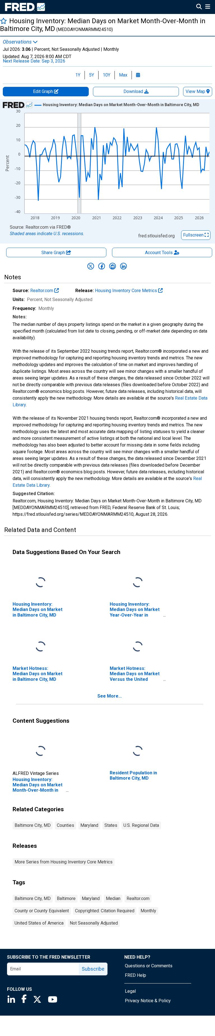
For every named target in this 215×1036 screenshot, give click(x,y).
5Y (91, 75)
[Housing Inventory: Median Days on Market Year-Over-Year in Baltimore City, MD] (138, 582)
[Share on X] (90, 266)
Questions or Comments (148, 965)
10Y (106, 75)
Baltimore (66, 898)
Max (123, 75)
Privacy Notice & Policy (148, 1000)
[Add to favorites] (3, 21)
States (110, 825)
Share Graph (53, 252)
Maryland (89, 825)
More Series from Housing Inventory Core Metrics (64, 862)
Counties (65, 825)
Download (133, 91)
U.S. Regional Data (141, 825)
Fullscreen (194, 235)
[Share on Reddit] (112, 266)
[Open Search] (199, 7)
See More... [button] (109, 696)
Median (113, 898)
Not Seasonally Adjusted (94, 923)
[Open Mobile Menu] (207, 7)
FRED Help (135, 975)
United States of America (39, 923)
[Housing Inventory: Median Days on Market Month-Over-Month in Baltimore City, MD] (41, 751)
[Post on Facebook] (101, 266)
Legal (130, 991)
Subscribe (93, 969)
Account (159, 252)
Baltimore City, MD (33, 825)
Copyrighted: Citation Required (104, 910)
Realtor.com (42, 290)
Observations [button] (18, 41)
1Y (77, 75)
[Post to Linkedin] (123, 266)
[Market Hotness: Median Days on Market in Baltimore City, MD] (41, 647)
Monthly (148, 910)
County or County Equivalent (42, 910)
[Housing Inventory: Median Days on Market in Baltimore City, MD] (41, 582)
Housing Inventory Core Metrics (126, 290)
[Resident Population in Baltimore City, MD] (138, 751)
